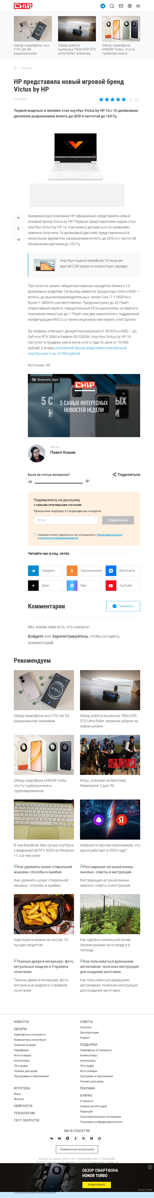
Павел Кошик (63, 452)
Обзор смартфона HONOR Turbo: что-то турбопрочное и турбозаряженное (118, 51)
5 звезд (123, 99)
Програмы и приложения (96, 1076)
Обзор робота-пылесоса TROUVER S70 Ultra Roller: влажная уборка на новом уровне (77, 53)
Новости (21, 1022)
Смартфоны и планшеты (30, 1034)
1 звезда (101, 99)
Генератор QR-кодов (93, 1106)
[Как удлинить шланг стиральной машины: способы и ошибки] (44, 869)
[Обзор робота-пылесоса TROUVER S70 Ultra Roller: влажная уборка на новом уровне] (110, 690)
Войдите (36, 636)
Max (83, 585)
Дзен (45, 585)
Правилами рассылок (109, 534)
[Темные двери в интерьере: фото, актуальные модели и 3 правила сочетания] (44, 966)
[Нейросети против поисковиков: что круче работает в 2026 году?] (110, 820)
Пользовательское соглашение (100, 1116)
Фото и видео (22, 1055)
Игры (17, 1093)
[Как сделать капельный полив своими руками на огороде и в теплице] (110, 914)
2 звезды (107, 99)
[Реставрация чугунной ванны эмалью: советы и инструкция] (110, 869)
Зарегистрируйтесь (70, 636)
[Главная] (15, 68)
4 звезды (118, 99)
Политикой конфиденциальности (59, 538)
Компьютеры (88, 1055)
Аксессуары (22, 1060)
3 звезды (112, 99)
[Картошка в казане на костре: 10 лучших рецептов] (44, 914)
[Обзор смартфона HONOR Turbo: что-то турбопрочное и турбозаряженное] (44, 755)
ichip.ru (86, 1095)
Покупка (85, 1027)
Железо (19, 1099)
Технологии (24, 1113)
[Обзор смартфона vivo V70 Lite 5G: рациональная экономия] (44, 690)
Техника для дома (25, 1071)
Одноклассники (90, 571)
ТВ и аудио (21, 1065)
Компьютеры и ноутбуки (30, 1039)
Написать (127, 606)
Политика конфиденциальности (101, 1121)
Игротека (22, 1088)
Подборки (88, 1045)
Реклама (87, 1088)
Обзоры (20, 1029)
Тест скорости (26, 1120)
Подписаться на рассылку (77, 1149)
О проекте (86, 1101)
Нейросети (23, 1106)
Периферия (21, 1050)
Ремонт (85, 1037)
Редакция (86, 1111)
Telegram (48, 571)
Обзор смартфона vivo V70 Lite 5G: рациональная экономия (31, 51)
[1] (30, 481)
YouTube (125, 585)
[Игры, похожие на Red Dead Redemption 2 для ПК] (110, 755)
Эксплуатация (89, 1032)
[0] (87, 481)
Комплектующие (25, 1045)
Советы (86, 1022)
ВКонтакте (127, 571)
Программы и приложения (31, 1076)
